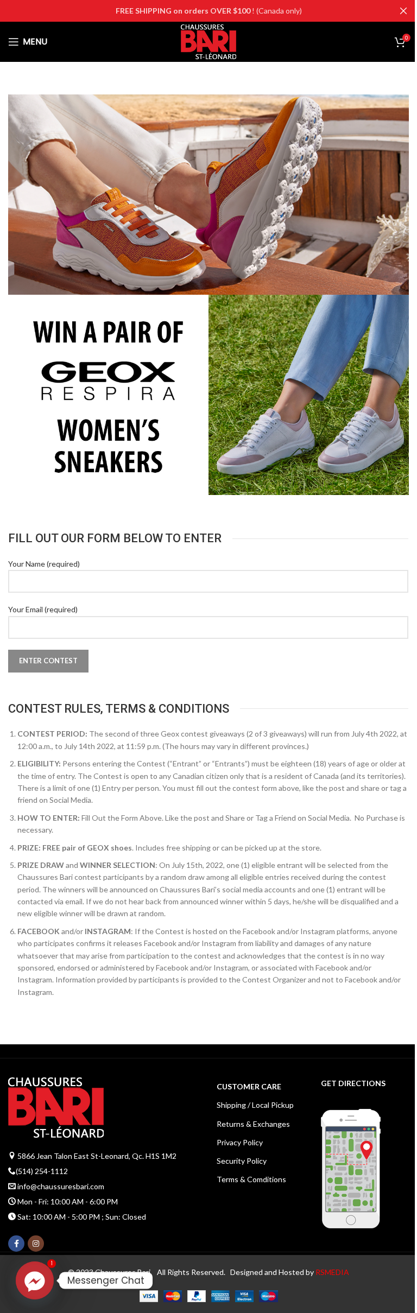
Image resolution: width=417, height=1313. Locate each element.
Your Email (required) (43, 609)
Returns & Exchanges (253, 1123)
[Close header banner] (403, 11)
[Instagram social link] (36, 1243)
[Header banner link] (208, 11)
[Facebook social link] (16, 1243)
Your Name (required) (44, 563)
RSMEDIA (332, 1272)
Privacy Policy (240, 1142)
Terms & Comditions (251, 1179)
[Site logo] (208, 41)
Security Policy (242, 1160)
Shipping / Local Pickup (255, 1104)
